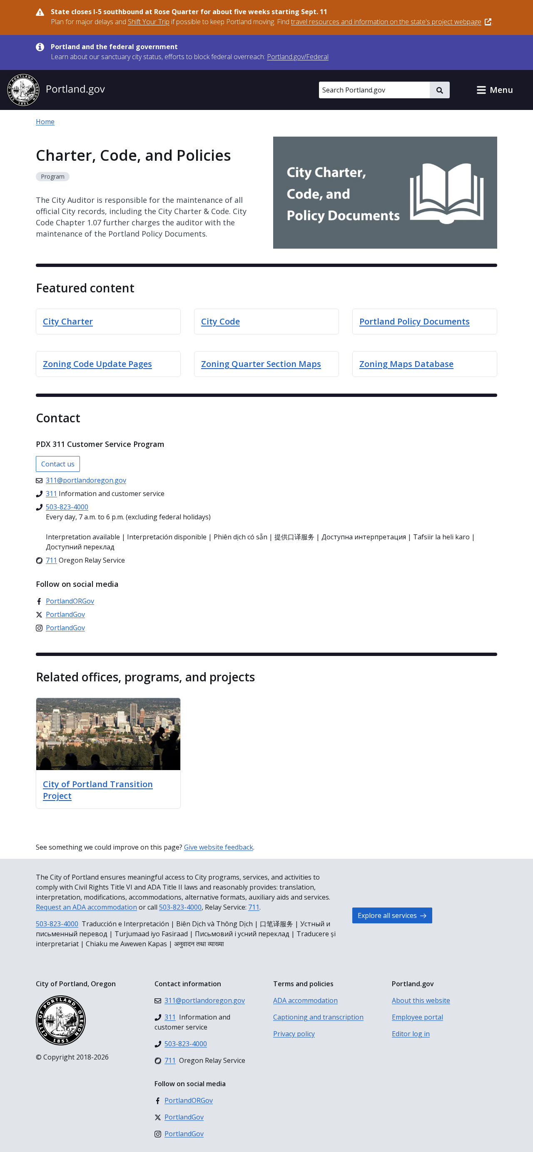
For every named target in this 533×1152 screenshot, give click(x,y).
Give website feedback (218, 847)
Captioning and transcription (318, 1017)
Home (45, 121)
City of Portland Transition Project (98, 789)
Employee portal (417, 1017)
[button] (494, 90)
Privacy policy (294, 1033)
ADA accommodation (305, 1000)
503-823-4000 (180, 907)
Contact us (58, 464)
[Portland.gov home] (56, 90)
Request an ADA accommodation (86, 907)
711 (253, 907)
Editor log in (411, 1033)
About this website (421, 1000)
